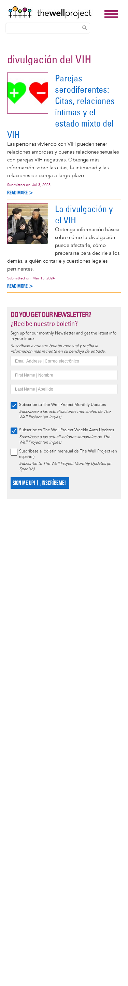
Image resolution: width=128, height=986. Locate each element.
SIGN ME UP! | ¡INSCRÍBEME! (39, 483)
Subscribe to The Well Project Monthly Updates (62, 404)
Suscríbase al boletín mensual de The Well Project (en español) (68, 454)
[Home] (54, 12)
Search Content (84, 28)
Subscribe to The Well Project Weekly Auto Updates (66, 430)
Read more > (20, 193)
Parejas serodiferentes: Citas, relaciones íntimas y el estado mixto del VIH (61, 106)
